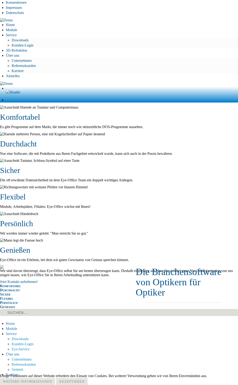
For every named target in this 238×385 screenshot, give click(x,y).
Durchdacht (18, 143)
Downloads (20, 40)
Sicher (10, 170)
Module (11, 30)
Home (10, 25)
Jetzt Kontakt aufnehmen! (19, 282)
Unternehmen (22, 61)
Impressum (14, 8)
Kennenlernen (16, 2)
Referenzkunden (24, 66)
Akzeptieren (72, 381)
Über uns (12, 55)
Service (11, 35)
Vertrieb (17, 370)
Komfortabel (20, 117)
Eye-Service (21, 349)
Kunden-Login (22, 45)
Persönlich (16, 223)
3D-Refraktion (16, 50)
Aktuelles (13, 76)
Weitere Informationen (27, 381)
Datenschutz (15, 13)
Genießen (15, 250)
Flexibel (13, 196)
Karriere (18, 71)
